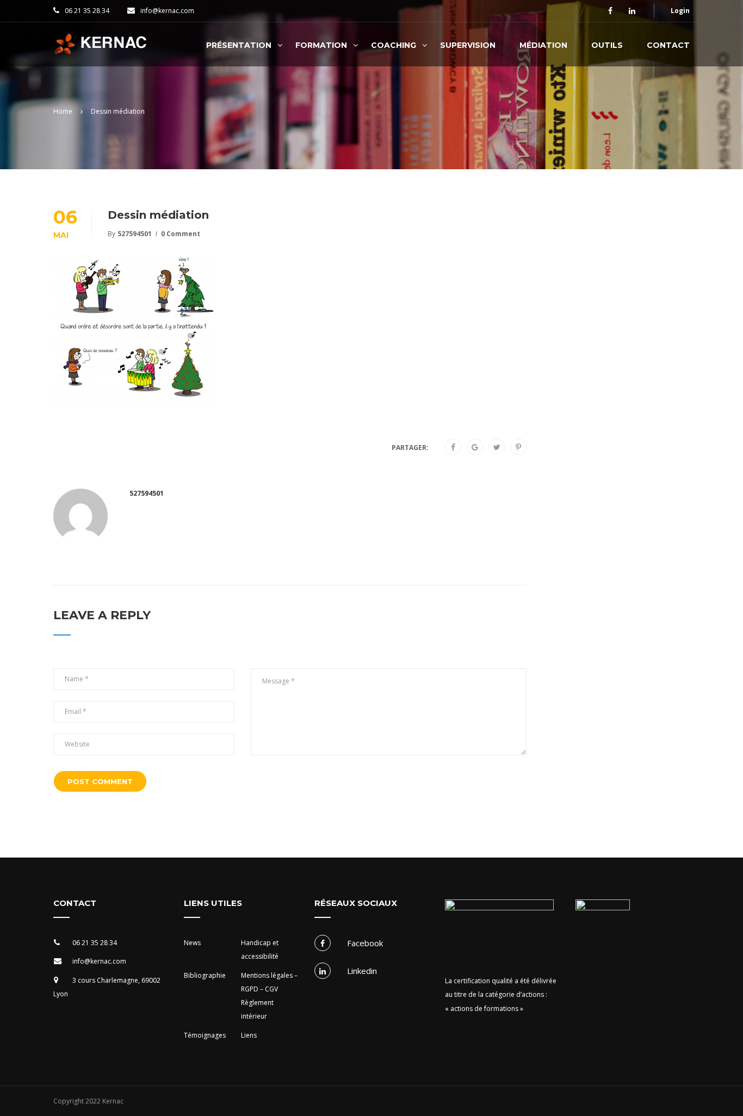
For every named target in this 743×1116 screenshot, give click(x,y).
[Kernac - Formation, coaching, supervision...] (103, 49)
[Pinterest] (518, 447)
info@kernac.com (167, 10)
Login (680, 10)
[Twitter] (496, 447)
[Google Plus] (475, 447)
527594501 (134, 233)
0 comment (180, 233)
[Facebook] (453, 447)
